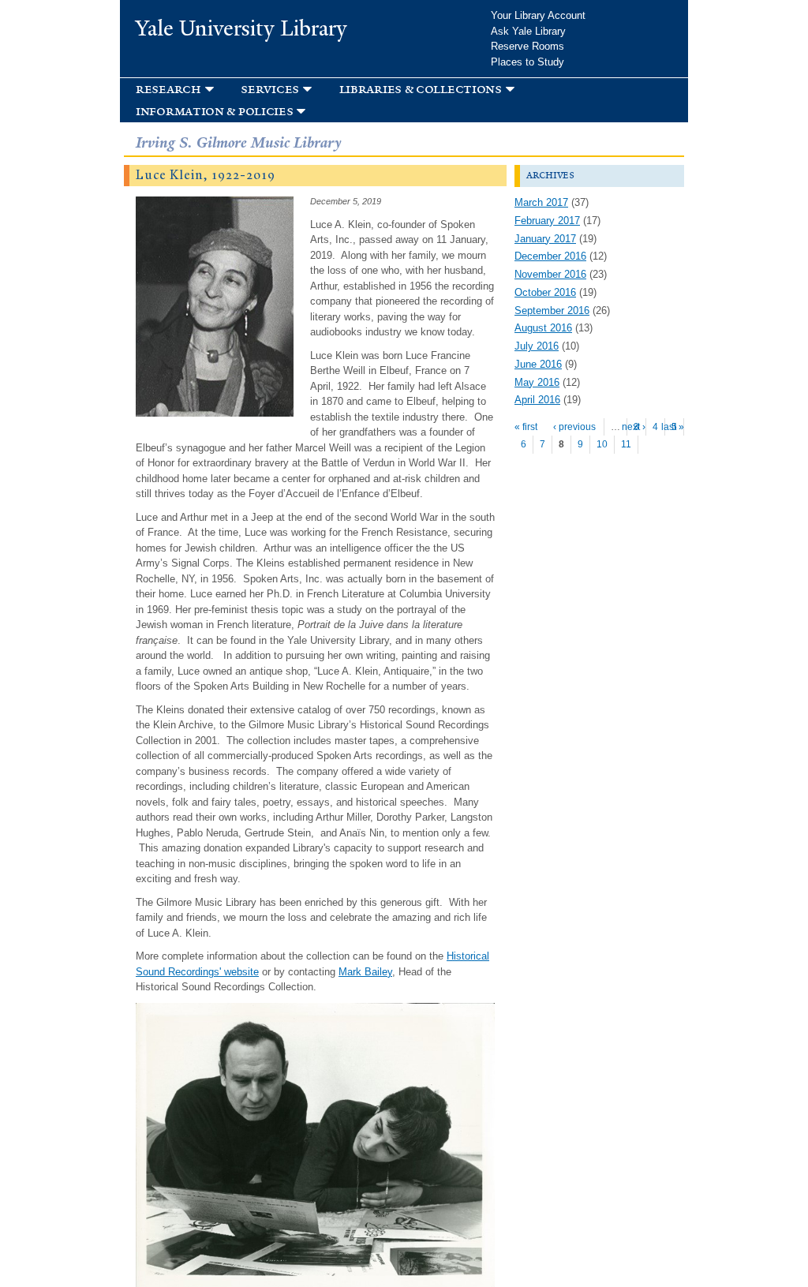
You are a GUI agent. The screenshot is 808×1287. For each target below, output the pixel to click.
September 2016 (551, 310)
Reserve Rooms (527, 46)
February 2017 (547, 220)
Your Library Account (538, 15)
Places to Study (527, 62)
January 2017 (545, 239)
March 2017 (541, 202)
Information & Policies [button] (214, 111)
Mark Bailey (365, 972)
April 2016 (537, 400)
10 (602, 444)
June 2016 (538, 364)
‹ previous (574, 426)
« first (525, 426)
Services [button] (270, 89)
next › (633, 426)
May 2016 (536, 382)
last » (672, 426)
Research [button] (168, 89)
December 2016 (550, 256)
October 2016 (545, 292)
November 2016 (550, 274)
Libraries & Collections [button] (420, 89)
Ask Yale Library (528, 31)
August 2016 (543, 328)
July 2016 (536, 346)
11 (626, 444)
